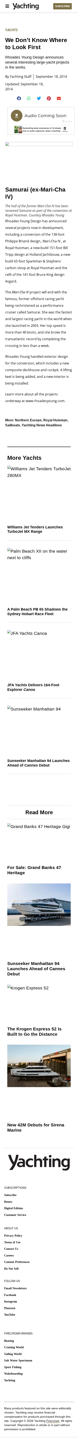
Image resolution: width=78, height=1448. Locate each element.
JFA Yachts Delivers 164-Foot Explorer (33, 687)
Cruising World (14, 1347)
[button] (19, 98)
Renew (8, 1201)
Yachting (9, 1380)
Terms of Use (12, 1242)
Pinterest (9, 1308)
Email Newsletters (15, 1288)
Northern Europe (28, 420)
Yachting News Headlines (42, 425)
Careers (9, 1255)
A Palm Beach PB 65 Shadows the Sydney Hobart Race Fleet (37, 611)
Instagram (10, 1301)
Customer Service (15, 1215)
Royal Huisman (55, 420)
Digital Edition (13, 1208)
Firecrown (52, 1420)
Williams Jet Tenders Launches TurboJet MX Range (35, 529)
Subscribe (10, 1195)
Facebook (10, 1295)
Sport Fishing (12, 1367)
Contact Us (11, 1248)
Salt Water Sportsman (18, 1360)
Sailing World (13, 1354)
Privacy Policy (13, 1235)
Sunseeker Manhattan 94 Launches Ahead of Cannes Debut (38, 763)
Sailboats (12, 425)
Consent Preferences (17, 1262)
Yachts (11, 30)
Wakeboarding (13, 1373)
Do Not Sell (11, 1268)
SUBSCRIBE (62, 6)
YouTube (9, 1314)
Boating (9, 1340)
